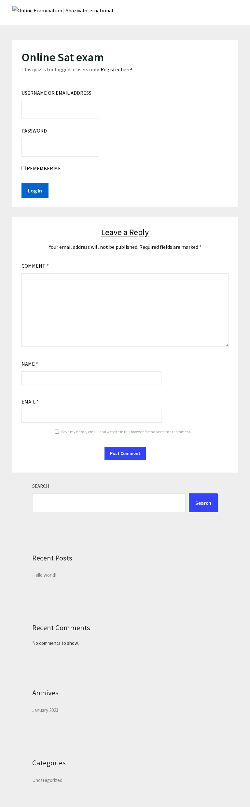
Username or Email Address (56, 93)
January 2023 (45, 710)
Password (34, 130)
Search (40, 486)
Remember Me (43, 168)
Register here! (116, 69)
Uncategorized (47, 780)
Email (30, 401)
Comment (35, 265)
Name (29, 364)
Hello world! (44, 575)
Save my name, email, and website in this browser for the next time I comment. (126, 431)
